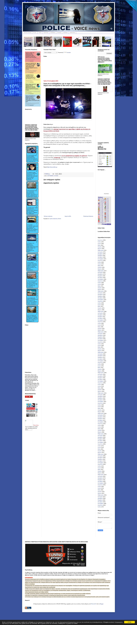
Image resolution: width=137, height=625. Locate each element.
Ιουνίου (99, 243)
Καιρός (110, 166)
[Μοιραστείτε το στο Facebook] (59, 174)
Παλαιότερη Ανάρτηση (88, 216)
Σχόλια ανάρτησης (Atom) (55, 218)
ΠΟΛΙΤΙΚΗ (46, 32)
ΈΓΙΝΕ (129, 622)
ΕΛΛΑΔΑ (59, 32)
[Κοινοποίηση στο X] (58, 174)
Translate (68, 52)
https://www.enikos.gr (52, 167)
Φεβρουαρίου (101, 250)
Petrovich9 (93, 603)
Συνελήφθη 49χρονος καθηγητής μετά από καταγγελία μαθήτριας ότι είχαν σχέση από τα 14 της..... (31, 76)
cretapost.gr (57, 157)
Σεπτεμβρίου (100, 258)
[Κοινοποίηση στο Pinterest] (61, 174)
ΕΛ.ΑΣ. (34, 32)
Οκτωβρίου (100, 257)
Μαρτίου (100, 248)
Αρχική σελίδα (68, 216)
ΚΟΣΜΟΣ (65, 32)
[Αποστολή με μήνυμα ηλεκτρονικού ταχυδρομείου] (55, 174)
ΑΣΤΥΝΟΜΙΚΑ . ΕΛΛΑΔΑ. (52, 175)
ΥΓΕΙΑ (40, 32)
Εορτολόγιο (106, 193)
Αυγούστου (100, 240)
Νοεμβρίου (100, 255)
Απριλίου (100, 246)
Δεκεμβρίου (100, 253)
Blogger (101, 603)
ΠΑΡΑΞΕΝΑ (72, 32)
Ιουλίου (99, 241)
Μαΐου (99, 245)
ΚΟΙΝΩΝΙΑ (52, 32)
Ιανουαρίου (100, 252)
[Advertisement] (68, 68)
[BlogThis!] (57, 174)
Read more (32, 61)
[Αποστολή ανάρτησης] (53, 173)
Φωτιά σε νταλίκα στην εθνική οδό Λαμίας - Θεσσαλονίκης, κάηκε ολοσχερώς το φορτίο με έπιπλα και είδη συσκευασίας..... (31, 55)
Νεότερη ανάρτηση (48, 216)
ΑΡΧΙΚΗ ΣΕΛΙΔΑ (27, 32)
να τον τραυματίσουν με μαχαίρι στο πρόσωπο (74, 155)
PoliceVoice (36, 6)
